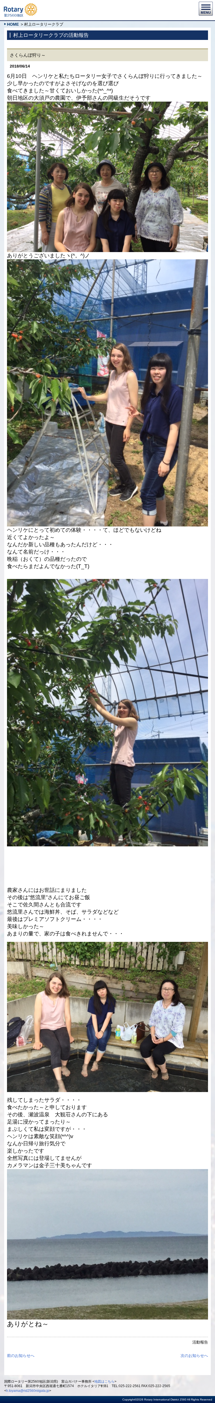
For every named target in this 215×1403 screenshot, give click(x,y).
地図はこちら (104, 1381)
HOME (13, 24)
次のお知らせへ (194, 1355)
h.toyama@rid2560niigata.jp (27, 1391)
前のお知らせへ (20, 1355)
